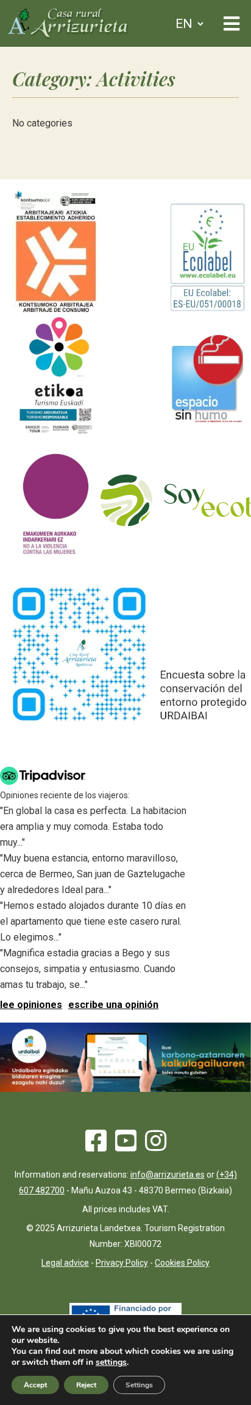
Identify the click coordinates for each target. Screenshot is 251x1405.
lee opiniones (31, 1004)
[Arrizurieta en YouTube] (126, 1146)
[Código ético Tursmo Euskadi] (55, 434)
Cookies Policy (182, 1263)
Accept (35, 1385)
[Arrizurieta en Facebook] (96, 1146)
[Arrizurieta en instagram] (156, 1146)
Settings (139, 1385)
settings (111, 1362)
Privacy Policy (122, 1263)
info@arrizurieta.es (167, 1174)
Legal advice (65, 1263)
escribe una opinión (113, 1004)
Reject (86, 1385)
